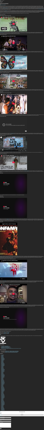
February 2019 (2, 401)
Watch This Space (2, 429)
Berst (13, 335)
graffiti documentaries (17, 335)
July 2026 (2, 355)
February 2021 (2, 387)
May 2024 (2, 367)
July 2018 (2, 405)
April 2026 (2, 357)
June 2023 (2, 372)
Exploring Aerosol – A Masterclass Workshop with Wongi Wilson (11, 351)
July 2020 (2, 391)
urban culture (39, 335)
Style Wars (31, 335)
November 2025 (3, 358)
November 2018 (3, 403)
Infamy (23, 335)
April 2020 (2, 393)
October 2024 (2, 364)
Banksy (11, 335)
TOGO (34, 335)
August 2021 (2, 384)
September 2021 (3, 383)
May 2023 (2, 373)
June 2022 (2, 378)
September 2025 (3, 359)
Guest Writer (8, 335)
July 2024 (2, 366)
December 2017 (3, 409)
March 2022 (2, 380)
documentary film (12, 133)
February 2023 (2, 374)
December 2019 (3, 395)
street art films (28, 335)
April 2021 (2, 386)
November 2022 (3, 375)
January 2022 (2, 381)
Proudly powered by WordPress (7, 429)
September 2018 (3, 404)
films (14, 335)
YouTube (8, 332)
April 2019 (2, 400)
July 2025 (2, 360)
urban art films (36, 335)
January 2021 (2, 388)
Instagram (5, 332)
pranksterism (25, 335)
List (10, 335)
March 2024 (2, 368)
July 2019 (2, 398)
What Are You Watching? (4, 3)
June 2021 (2, 385)
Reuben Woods (3, 335)
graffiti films (21, 335)
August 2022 (2, 377)
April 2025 (2, 362)
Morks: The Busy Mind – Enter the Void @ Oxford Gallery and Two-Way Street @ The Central (11, 348)
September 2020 (3, 390)
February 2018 (2, 408)
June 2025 (2, 361)
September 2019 (3, 397)
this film (10, 114)
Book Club (6, 10)
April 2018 (2, 407)
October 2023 (2, 370)
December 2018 (3, 402)
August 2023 (2, 371)
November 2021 (3, 382)
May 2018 (2, 406)
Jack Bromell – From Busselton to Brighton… (6, 346)
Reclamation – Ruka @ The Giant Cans (5, 347)
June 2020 (2, 392)
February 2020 (2, 394)
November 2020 (3, 389)
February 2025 (2, 363)
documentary (6, 51)
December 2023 (3, 369)
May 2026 (2, 356)
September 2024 (3, 365)
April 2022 (2, 379)
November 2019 (3, 396)
